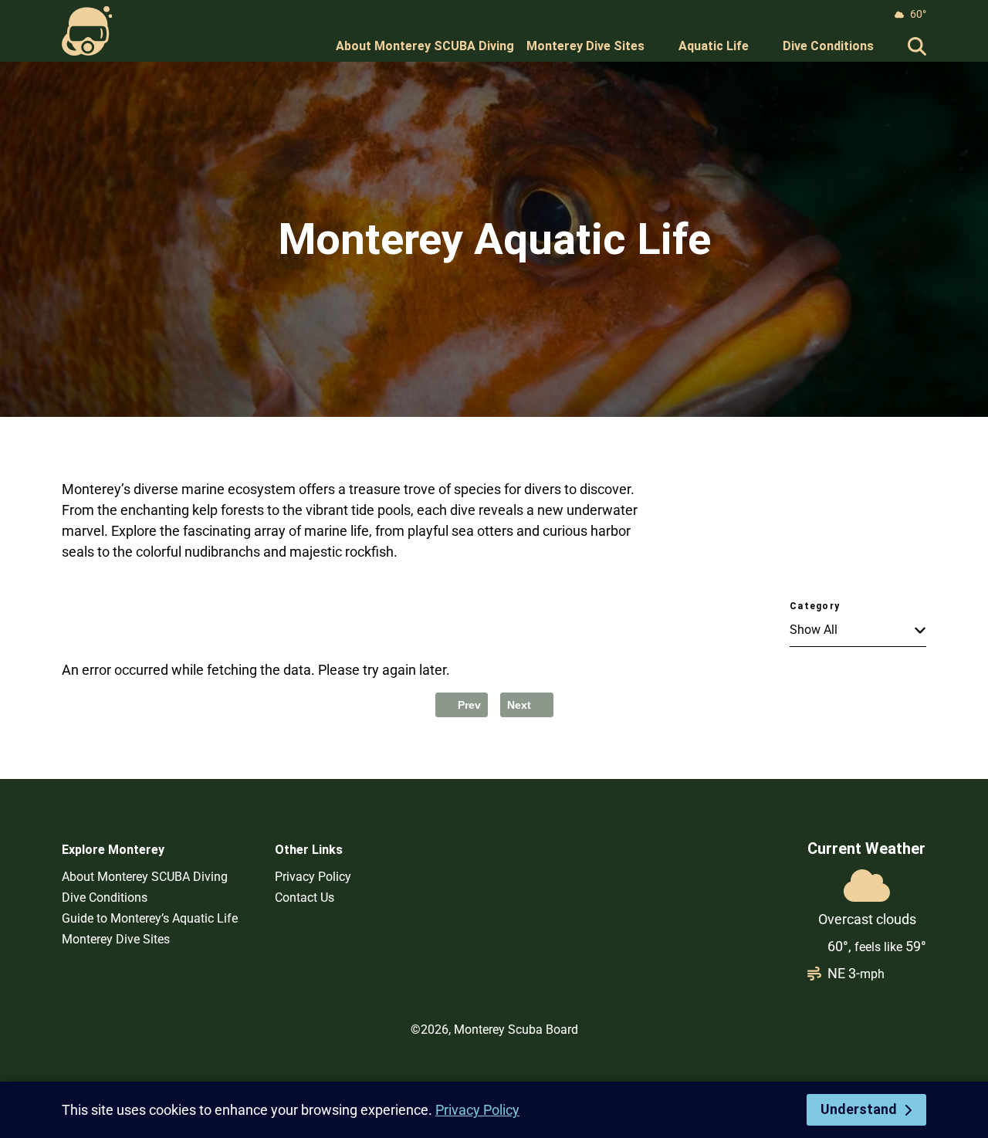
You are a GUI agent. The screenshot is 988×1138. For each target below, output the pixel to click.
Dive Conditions (828, 46)
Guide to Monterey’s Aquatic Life (150, 918)
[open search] (917, 46)
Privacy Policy (313, 876)
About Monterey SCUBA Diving (425, 46)
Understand (859, 1109)
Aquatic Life (713, 46)
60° (918, 14)
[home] (87, 31)
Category (815, 606)
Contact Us (304, 897)
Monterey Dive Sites (585, 46)
